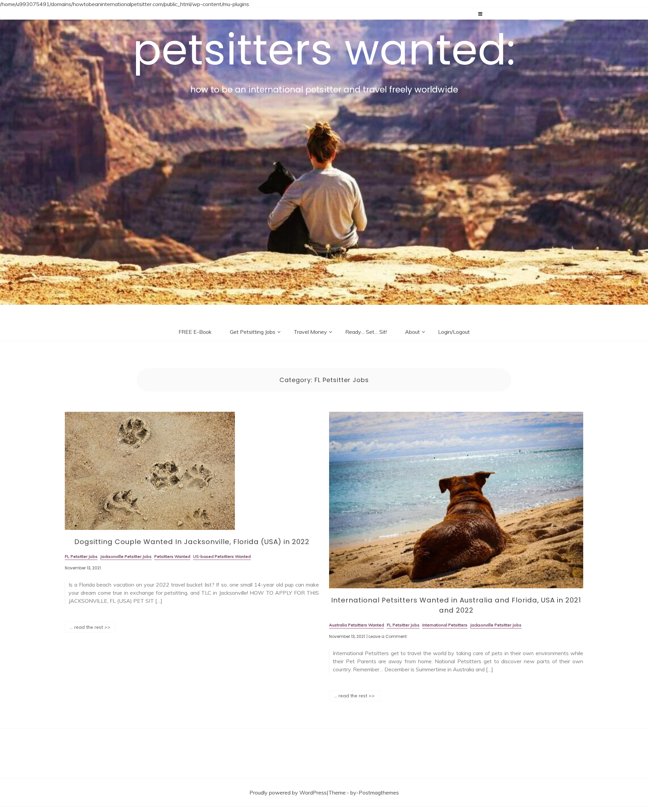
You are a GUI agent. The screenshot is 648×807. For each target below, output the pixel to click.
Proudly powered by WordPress (288, 792)
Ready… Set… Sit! (366, 331)
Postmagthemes (379, 792)
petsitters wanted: (324, 50)
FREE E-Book (195, 331)
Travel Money (310, 331)
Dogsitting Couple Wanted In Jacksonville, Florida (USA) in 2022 (191, 541)
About (412, 331)
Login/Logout (454, 331)
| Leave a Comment (387, 637)
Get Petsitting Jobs (252, 331)
